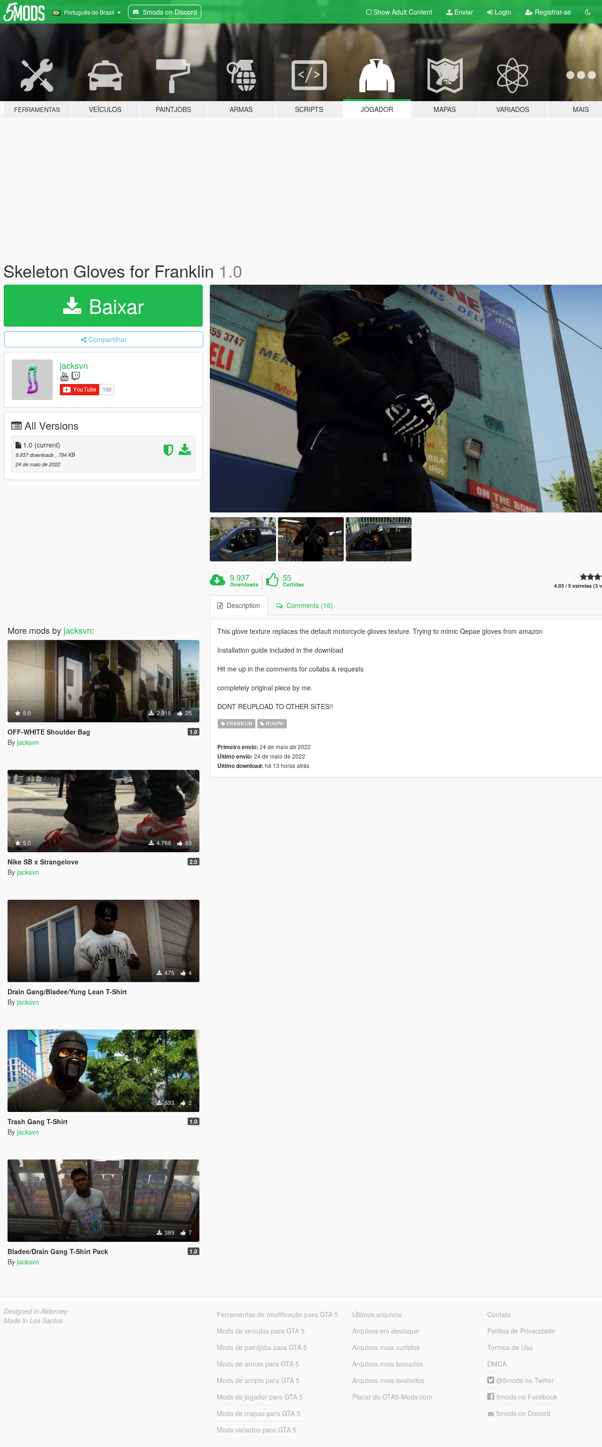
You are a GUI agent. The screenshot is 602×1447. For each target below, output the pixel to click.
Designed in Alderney (35, 1311)
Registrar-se (552, 11)
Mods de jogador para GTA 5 (260, 1396)
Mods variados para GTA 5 (256, 1429)
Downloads (244, 584)
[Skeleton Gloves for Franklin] (243, 539)
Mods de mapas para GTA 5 (259, 1413)
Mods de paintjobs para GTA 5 (262, 1347)
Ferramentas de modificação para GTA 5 (277, 1314)
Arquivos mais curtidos (386, 1347)
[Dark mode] (588, 12)
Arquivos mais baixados (387, 1363)
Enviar (462, 11)
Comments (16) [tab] (308, 605)
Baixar (113, 305)
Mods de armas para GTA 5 (258, 1363)
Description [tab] (241, 605)
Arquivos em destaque (385, 1330)
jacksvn (74, 365)
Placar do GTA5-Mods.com (392, 1396)
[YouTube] (64, 376)
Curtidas (293, 584)
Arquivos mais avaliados (388, 1380)
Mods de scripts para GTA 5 (258, 1380)
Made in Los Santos (33, 1320)
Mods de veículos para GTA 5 (261, 1330)
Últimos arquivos (377, 1314)
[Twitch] (76, 376)
